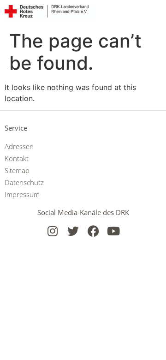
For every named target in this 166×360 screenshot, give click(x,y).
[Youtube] (113, 231)
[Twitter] (73, 231)
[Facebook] (93, 231)
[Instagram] (53, 231)
